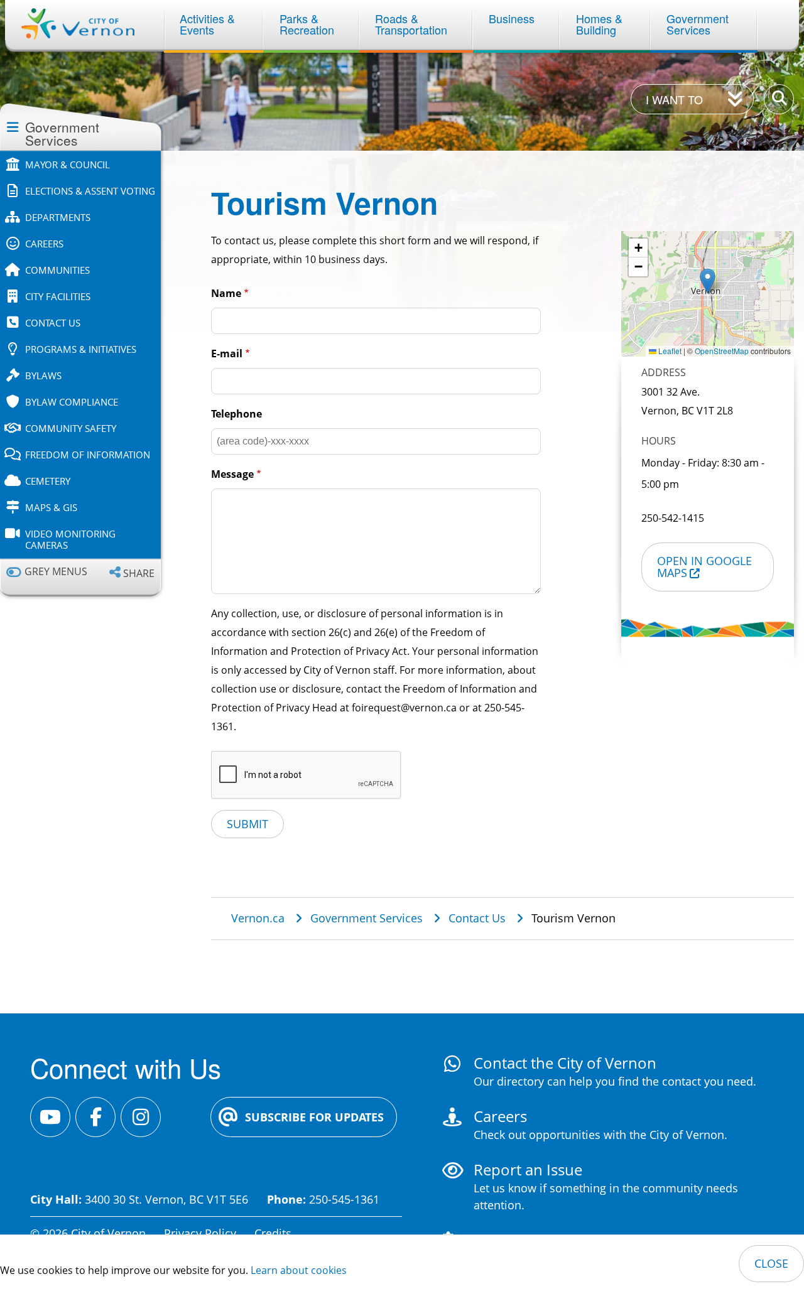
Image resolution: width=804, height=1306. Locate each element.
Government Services (699, 24)
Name (226, 293)
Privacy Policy (200, 1233)
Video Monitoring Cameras (70, 539)
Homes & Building (601, 24)
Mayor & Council (67, 164)
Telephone (236, 414)
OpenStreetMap (722, 350)
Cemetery (47, 481)
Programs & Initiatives (80, 349)
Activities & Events (209, 24)
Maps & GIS (51, 507)
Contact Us (52, 322)
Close (771, 1263)
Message (232, 474)
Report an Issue (528, 1169)
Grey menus (55, 572)
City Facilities (57, 296)
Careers (44, 243)
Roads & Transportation (411, 24)
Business (512, 18)
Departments (57, 217)
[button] (707, 281)
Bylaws (43, 375)
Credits (272, 1233)
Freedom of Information (87, 454)
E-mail (226, 353)
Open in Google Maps (704, 566)
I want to (674, 99)
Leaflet (669, 350)
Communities (57, 270)
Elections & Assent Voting (90, 191)
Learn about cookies (299, 1270)
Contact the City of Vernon (565, 1062)
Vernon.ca (258, 918)
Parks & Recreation (307, 24)
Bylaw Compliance (71, 402)
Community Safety (70, 428)
